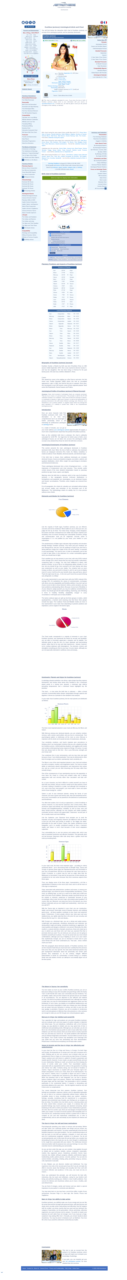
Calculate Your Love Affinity (29, 117)
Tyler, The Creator (81, 135)
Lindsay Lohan (78, 154)
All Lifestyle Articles (29, 228)
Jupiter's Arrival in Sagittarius (30, 208)
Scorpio (68, 81)
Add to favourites (49, 40)
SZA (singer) (62, 142)
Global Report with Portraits (99, 72)
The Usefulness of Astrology (29, 151)
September (103, 53)
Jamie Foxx (50, 156)
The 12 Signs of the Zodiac (29, 155)
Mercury (60, 82)
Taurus (64, 81)
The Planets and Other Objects (30, 157)
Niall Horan (54, 135)
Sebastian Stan (102, 182)
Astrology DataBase (53, 163)
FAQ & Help (68, 1268)
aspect (60, 167)
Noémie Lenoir (76, 150)
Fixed (67, 84)
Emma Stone (45, 142)
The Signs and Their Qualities (30, 223)
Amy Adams (103, 171)
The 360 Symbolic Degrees (29, 113)
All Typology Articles (29, 190)
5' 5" (71, 89)
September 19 (68, 73)
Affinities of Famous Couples (30, 237)
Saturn (69, 82)
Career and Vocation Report (99, 46)
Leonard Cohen (102, 184)
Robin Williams (66, 134)
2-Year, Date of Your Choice (99, 59)
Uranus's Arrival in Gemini (29, 198)
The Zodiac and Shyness (29, 219)
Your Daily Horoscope (28, 100)
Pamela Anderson (56, 134)
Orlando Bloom (46, 135)
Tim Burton (70, 142)
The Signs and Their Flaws (29, 225)
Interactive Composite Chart (29, 130)
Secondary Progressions (29, 141)
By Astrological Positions (100, 147)
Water (63, 84)
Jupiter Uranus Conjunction (29, 202)
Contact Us (30, 1268)
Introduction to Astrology (28, 149)
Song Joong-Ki (66, 150)
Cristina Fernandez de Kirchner (70, 156)
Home (24, 1268)
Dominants (55, 82)
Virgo (59, 81)
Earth (59, 84)
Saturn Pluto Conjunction (29, 206)
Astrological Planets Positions (99, 167)
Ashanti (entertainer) (61, 144)
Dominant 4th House (27, 182)
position (65, 167)
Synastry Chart (26, 128)
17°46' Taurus (62, 79)
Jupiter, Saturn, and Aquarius (30, 204)
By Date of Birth (102, 152)
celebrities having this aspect (56, 137)
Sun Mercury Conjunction (29, 170)
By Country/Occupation (100, 160)
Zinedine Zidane (102, 173)
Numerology (54, 87)
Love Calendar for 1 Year (100, 77)
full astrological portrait (73, 1261)
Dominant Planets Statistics (99, 164)
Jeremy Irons (70, 148)
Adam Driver (103, 177)
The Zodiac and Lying (28, 221)
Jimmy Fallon (62, 148)
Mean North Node (64, 249)
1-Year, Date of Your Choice (99, 57)
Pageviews (55, 91)
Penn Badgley (78, 142)
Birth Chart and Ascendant (29, 104)
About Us (36, 1268)
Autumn (104, 55)
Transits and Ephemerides (31, 30)
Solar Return (25, 139)
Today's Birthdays (102, 162)
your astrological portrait (61, 430)
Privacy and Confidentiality (56, 1268)
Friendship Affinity (27, 124)
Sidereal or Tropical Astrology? (30, 153)
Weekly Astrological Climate (29, 195)
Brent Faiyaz (78, 148)
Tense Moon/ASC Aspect (29, 172)
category (70, 167)
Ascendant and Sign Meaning (30, 106)
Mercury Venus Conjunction (29, 168)
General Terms (44, 1268)
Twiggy (49, 150)
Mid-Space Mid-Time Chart (29, 132)
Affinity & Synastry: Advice (29, 235)
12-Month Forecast (101, 64)
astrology (46, 424)
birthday (80, 167)
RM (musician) (103, 175)
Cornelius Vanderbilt (55, 158)
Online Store (75, 1268)
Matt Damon (61, 135)
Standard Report (102, 70)
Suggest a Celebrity (101, 141)
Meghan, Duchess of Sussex (78, 134)
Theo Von (57, 156)
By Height (99, 156)
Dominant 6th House (27, 186)
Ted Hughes (83, 156)
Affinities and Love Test (28, 121)
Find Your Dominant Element (30, 110)
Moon (65, 82)
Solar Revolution (102, 66)
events (58, 165)
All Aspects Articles (29, 177)
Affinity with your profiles (79, 40)
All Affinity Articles (29, 239)
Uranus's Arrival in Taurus (29, 210)
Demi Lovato (103, 180)
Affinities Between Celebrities (30, 119)
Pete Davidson (54, 142)
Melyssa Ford (45, 158)
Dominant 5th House (27, 184)
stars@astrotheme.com (48, 103)
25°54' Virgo (61, 78)
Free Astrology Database (100, 136)
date (74, 167)
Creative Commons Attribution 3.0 (65, 68)
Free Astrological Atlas (28, 108)
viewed (72, 169)
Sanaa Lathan (57, 150)
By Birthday (98, 154)
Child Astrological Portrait (100, 48)
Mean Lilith (59, 250)
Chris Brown (69, 154)
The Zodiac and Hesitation (29, 217)
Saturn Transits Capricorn (29, 212)
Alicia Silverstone (50, 144)
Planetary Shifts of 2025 (28, 200)
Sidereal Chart (62, 247)
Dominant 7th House (27, 188)
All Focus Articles (99, 188)
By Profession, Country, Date (99, 149)
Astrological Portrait (101, 44)
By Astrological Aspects (100, 145)
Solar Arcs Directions (27, 143)
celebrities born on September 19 (63, 151)
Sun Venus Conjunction (28, 174)
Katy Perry (83, 140)
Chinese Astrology (53, 86)
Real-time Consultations (100, 139)
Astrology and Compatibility (29, 233)
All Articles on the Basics (30, 160)
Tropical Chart (54, 247)
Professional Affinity (27, 126)
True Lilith (53, 250)
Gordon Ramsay (70, 135)
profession (55, 167)
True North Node (55, 249)
